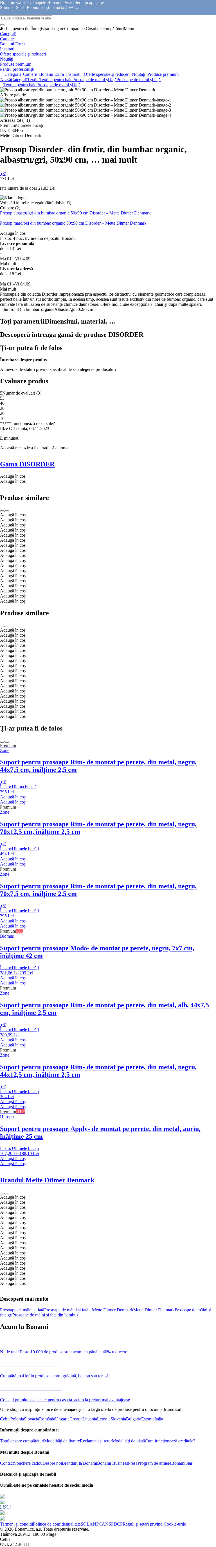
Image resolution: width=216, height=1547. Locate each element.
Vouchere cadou (28, 1463)
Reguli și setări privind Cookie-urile (154, 1524)
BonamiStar (181, 1463)
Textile (33, 79)
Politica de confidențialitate (57, 1524)
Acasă (5, 79)
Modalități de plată (128, 1440)
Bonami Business (112, 1463)
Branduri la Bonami (79, 1463)
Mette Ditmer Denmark (154, 1309)
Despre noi (52, 1463)
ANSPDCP (112, 1524)
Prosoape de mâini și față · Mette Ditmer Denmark (88, 1309)
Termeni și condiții (16, 1524)
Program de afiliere (154, 1463)
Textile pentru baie (55, 79)
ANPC (95, 1524)
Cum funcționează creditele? (170, 1440)
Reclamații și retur (96, 1440)
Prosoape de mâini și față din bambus (45, 1315)
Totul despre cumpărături (22, 1440)
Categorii (19, 79)
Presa (133, 1463)
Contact (7, 1463)
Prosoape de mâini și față (138, 79)
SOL (85, 1524)
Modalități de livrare (62, 1440)
